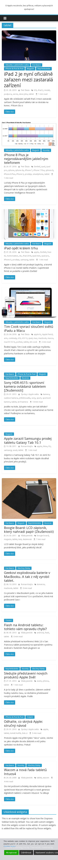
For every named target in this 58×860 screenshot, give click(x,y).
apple (36, 252)
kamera (46, 394)
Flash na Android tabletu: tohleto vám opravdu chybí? (25, 627)
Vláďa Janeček (27, 535)
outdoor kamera (11, 398)
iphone (11, 170)
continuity (13, 338)
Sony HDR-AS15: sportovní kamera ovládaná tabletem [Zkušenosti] (25, 386)
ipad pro (45, 256)
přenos (46, 681)
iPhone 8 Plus (9, 174)
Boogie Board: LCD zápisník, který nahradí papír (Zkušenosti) (29, 529)
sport (39, 398)
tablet (31, 94)
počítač (19, 342)
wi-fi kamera (23, 402)
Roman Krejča (27, 446)
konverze (41, 584)
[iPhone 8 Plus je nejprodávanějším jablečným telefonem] (29, 123)
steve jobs (23, 94)
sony (34, 398)
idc (20, 256)
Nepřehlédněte (43, 68)
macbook (42, 338)
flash (47, 632)
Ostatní (9, 620)
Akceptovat (11, 852)
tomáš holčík (15, 733)
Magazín (30, 68)
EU (49, 446)
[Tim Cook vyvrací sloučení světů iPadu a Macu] (29, 289)
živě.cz (25, 733)
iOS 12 (24, 338)
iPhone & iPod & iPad (14, 68)
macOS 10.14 (9, 342)
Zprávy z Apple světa (30, 394)
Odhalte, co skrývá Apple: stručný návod (23, 723)
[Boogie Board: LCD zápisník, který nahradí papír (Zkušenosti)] (29, 480)
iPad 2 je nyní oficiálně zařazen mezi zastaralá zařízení (28, 80)
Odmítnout (26, 852)
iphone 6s (19, 170)
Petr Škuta (25, 90)
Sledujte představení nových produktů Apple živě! (25, 675)
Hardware (36, 65)
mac (35, 338)
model (47, 90)
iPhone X (20, 174)
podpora (8, 94)
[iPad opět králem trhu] (29, 211)
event (39, 681)
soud (15, 450)
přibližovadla (24, 398)
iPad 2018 (27, 256)
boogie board (43, 535)
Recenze (25, 378)
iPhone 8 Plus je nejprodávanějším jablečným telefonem (26, 159)
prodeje (28, 174)
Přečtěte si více (10, 846)
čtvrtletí (37, 166)
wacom (46, 777)
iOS (35, 90)
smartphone (38, 174)
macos (50, 338)
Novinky (46, 150)
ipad (43, 166)
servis (15, 94)
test (20, 539)
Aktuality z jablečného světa (17, 65)
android (40, 632)
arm (5, 338)
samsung (24, 259)
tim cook (33, 342)
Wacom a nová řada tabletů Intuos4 (25, 771)
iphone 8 (49, 170)
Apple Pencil (47, 334)
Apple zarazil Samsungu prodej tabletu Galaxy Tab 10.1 (28, 440)
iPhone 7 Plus (39, 170)
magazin (7, 539)
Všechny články (24, 568)
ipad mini (36, 256)
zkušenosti (27, 539)
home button (12, 256)
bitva (45, 446)
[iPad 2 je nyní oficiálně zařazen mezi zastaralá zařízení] (29, 32)
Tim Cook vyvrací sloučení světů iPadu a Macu (28, 328)
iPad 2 (40, 90)
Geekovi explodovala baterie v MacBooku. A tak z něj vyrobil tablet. (27, 576)
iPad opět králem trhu (21, 248)
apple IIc (37, 334)
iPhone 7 (28, 170)
